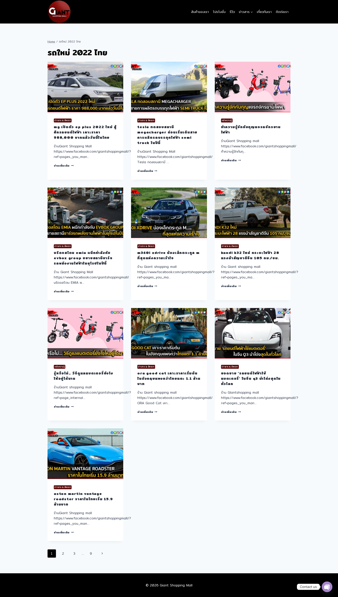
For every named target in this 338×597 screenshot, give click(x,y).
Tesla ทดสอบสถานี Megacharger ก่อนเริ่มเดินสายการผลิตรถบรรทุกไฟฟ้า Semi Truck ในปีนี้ (167, 135)
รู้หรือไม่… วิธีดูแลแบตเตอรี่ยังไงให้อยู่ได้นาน (83, 375)
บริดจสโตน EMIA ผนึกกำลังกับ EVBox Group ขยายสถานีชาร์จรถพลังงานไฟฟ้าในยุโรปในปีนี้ (83, 258)
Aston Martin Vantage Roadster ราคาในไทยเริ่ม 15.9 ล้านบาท (83, 499)
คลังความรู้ (227, 120)
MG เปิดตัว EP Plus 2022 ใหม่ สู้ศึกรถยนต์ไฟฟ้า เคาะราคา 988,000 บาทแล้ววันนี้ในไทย (85, 132)
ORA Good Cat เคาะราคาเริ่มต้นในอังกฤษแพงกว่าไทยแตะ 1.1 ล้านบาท (168, 378)
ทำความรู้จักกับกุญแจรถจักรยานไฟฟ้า (251, 129)
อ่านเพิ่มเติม (64, 165)
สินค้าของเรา (200, 11)
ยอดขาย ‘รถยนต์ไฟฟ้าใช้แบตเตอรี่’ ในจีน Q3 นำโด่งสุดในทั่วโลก (251, 378)
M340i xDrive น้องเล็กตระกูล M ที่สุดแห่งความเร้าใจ (168, 255)
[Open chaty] (327, 587)
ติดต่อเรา (282, 11)
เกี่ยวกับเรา (264, 11)
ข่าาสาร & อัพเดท (63, 120)
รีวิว (232, 11)
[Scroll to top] (326, 579)
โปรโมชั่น (219, 11)
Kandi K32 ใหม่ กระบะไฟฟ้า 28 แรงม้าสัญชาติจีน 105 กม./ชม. (250, 255)
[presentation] (85, 87)
